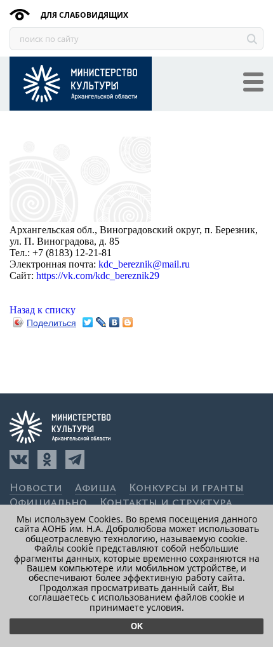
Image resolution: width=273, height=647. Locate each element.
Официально (48, 503)
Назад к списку (43, 309)
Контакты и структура (166, 503)
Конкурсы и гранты (186, 488)
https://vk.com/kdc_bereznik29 (97, 275)
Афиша (95, 488)
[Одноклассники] (47, 459)
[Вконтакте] (19, 459)
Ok (137, 626)
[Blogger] (128, 322)
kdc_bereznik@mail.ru (144, 264)
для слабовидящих (83, 15)
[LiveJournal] (101, 322)
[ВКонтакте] (114, 322)
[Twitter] (88, 322)
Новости (36, 488)
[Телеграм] (74, 459)
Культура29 (81, 84)
